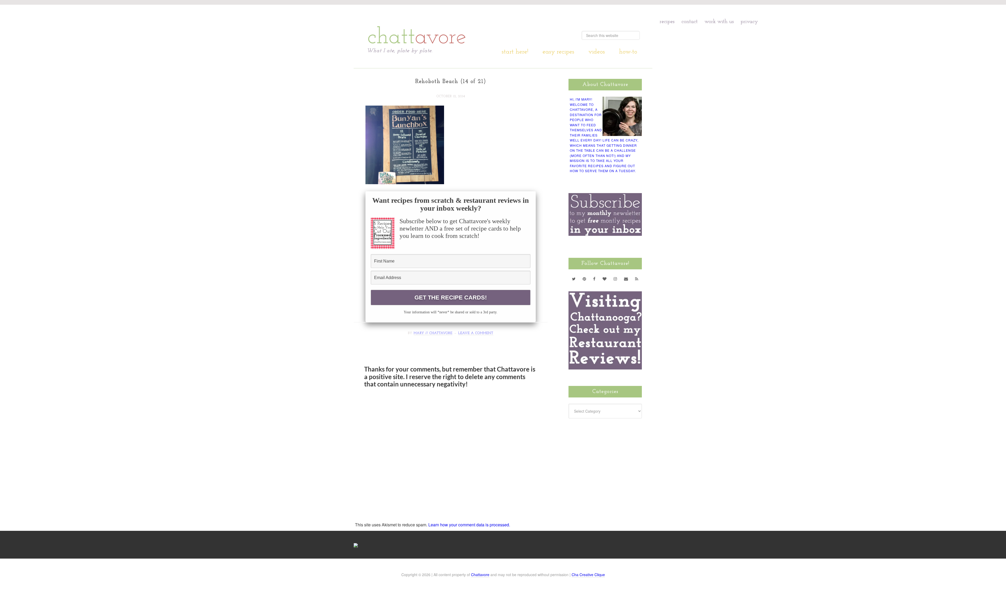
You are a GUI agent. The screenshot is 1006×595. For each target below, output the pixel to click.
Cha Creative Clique (588, 574)
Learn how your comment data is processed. (469, 525)
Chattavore (417, 26)
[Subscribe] (637, 279)
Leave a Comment (475, 333)
